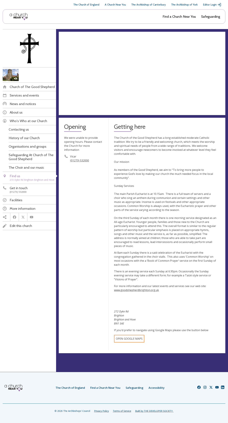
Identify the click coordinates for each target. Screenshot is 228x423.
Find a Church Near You (179, 17)
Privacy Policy (101, 410)
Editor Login (210, 4)
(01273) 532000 (79, 160)
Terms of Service (122, 410)
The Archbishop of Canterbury (148, 4)
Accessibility (157, 388)
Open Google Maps (129, 339)
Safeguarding (210, 17)
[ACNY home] (18, 16)
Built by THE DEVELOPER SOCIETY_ (154, 410)
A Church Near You (115, 4)
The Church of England (86, 4)
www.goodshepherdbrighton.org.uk (136, 290)
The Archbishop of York (184, 4)
